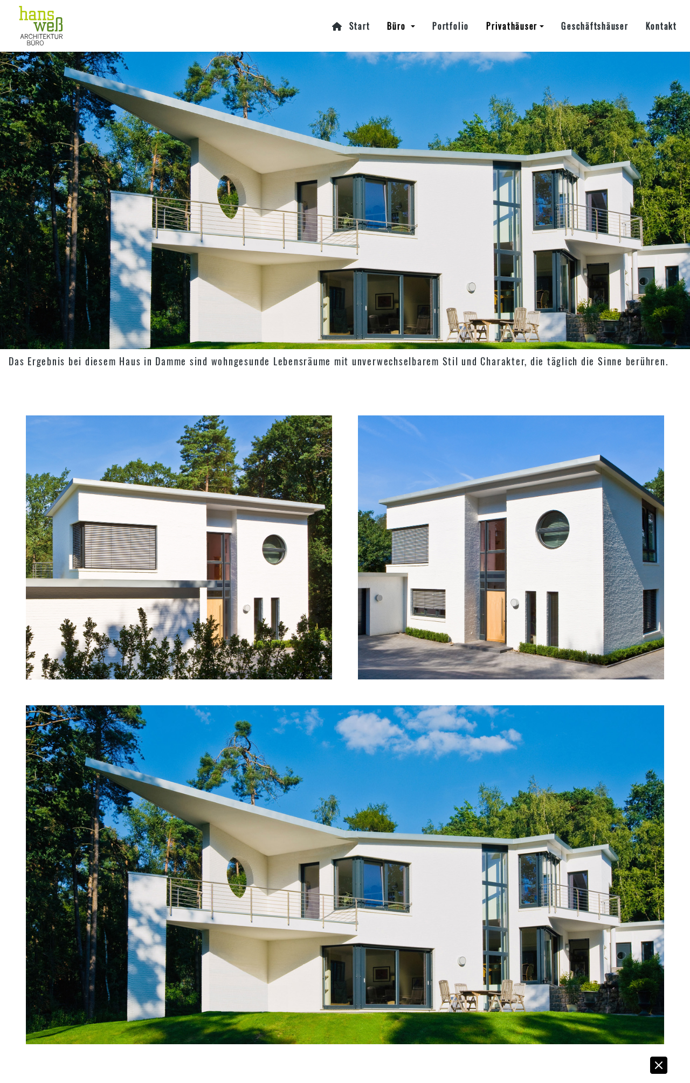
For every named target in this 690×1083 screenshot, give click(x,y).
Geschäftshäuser (594, 25)
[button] (623, 1068)
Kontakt (661, 25)
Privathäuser (511, 25)
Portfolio (450, 25)
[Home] (103, 25)
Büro (398, 25)
